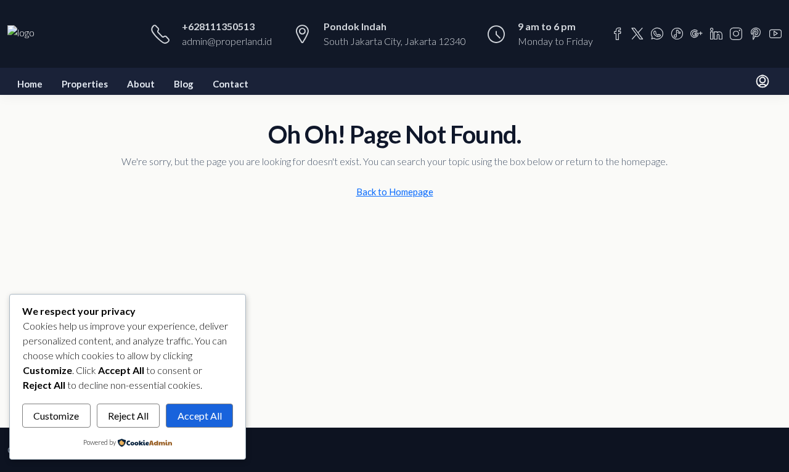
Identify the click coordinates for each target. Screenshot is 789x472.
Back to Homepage (394, 191)
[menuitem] (762, 81)
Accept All (200, 415)
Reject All (128, 415)
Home (30, 83)
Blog (184, 83)
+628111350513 (218, 26)
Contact (230, 83)
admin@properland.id (227, 41)
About (141, 83)
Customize (56, 415)
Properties (85, 83)
